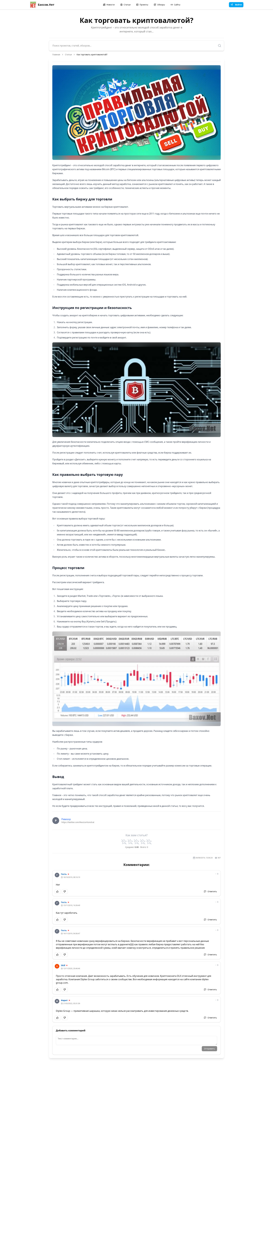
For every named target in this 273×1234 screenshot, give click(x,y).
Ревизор (66, 819)
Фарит (64, 1000)
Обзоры (161, 4)
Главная (56, 54)
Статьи (127, 4)
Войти (238, 4)
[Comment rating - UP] (58, 891)
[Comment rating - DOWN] (65, 891)
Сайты (177, 4)
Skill (63, 965)
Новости (110, 4)
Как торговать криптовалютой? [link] (92, 54)
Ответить (212, 891)
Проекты (144, 4)
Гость (64, 874)
